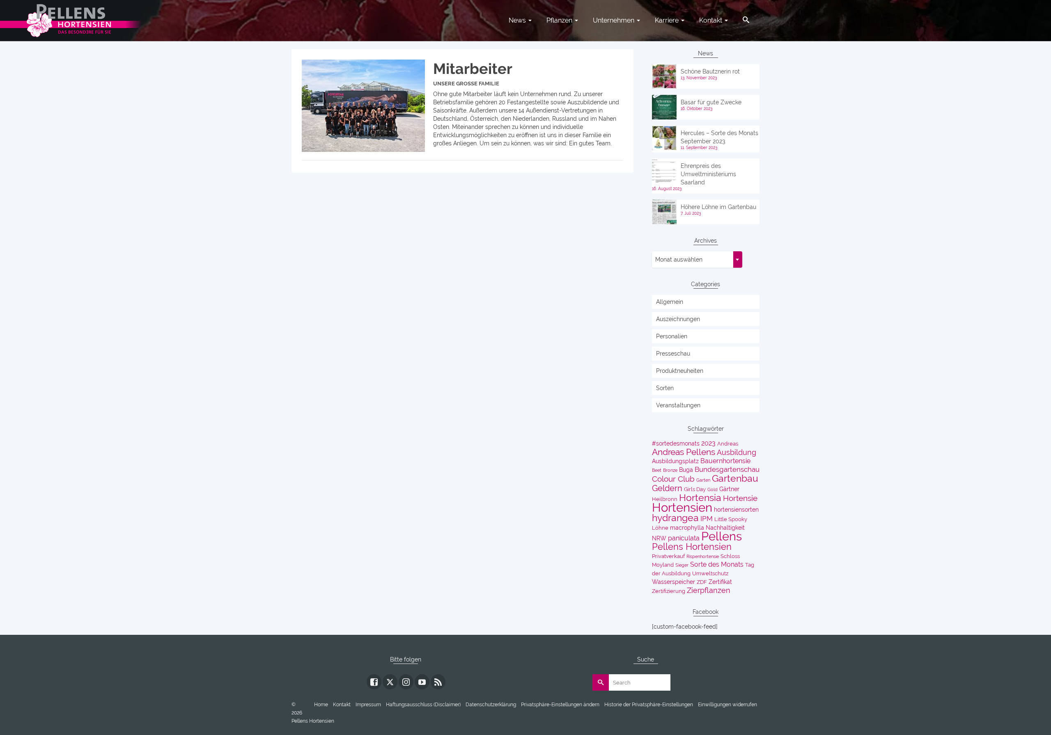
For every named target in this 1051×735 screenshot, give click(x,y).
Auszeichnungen (678, 319)
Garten (703, 480)
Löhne (660, 528)
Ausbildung (736, 452)
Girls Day (695, 489)
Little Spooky (730, 519)
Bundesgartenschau (727, 469)
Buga (686, 469)
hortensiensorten (736, 509)
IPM (706, 518)
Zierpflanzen (708, 590)
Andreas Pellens (683, 452)
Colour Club (673, 479)
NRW (659, 538)
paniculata (684, 538)
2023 (708, 443)
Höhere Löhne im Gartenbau (718, 207)
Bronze (670, 470)
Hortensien (682, 507)
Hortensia (700, 497)
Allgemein (669, 302)
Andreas (727, 444)
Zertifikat (720, 582)
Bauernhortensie (725, 461)
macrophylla (687, 527)
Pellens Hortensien (692, 546)
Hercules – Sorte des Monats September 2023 (719, 137)
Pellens (721, 536)
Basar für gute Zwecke (711, 102)
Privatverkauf (668, 556)
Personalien (671, 336)
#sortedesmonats (676, 443)
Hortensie (740, 498)
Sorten (665, 388)
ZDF (702, 582)
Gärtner (729, 489)
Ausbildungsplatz (675, 461)
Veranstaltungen (678, 405)
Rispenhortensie (702, 556)
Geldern (667, 488)
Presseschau (673, 353)
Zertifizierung (668, 591)
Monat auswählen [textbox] (678, 259)
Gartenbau (735, 478)
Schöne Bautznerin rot (710, 71)
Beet (656, 470)
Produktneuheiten (679, 371)
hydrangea (675, 517)
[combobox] (697, 259)
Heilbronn (664, 499)
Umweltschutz (710, 573)
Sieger (681, 565)
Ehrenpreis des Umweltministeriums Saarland (708, 174)
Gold (712, 489)
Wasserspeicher (673, 582)
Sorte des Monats (717, 564)
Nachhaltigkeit (725, 527)
